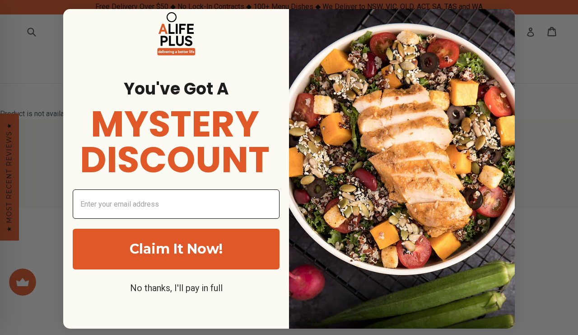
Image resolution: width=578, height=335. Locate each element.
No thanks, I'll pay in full (176, 288)
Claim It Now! (176, 249)
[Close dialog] (171, 17)
